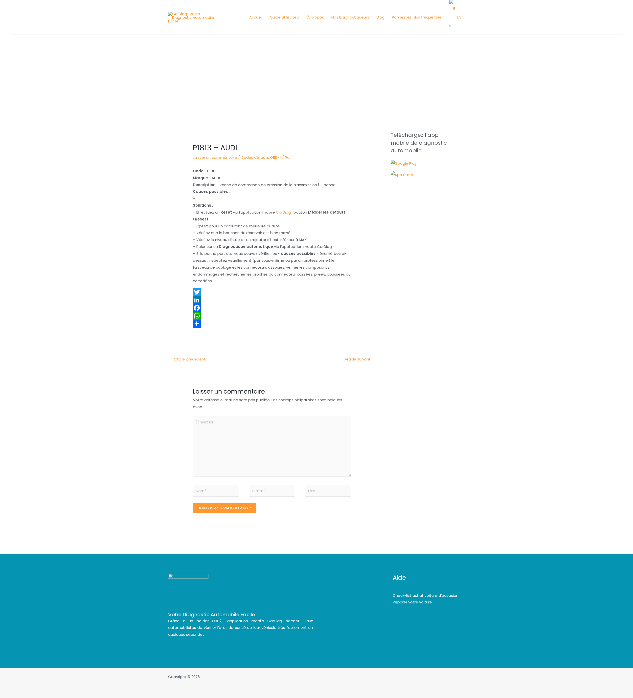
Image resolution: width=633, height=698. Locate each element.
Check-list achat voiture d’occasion (425, 595)
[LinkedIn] (272, 300)
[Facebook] (272, 308)
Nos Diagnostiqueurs (350, 17)
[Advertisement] (316, 71)
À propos (315, 17)
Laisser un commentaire (215, 157)
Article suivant (360, 359)
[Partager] (272, 324)
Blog (380, 17)
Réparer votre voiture (412, 602)
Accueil (255, 17)
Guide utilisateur (285, 17)
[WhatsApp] (272, 316)
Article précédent (187, 359)
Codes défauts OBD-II (261, 157)
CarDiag (283, 212)
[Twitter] (272, 292)
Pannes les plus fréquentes (417, 17)
